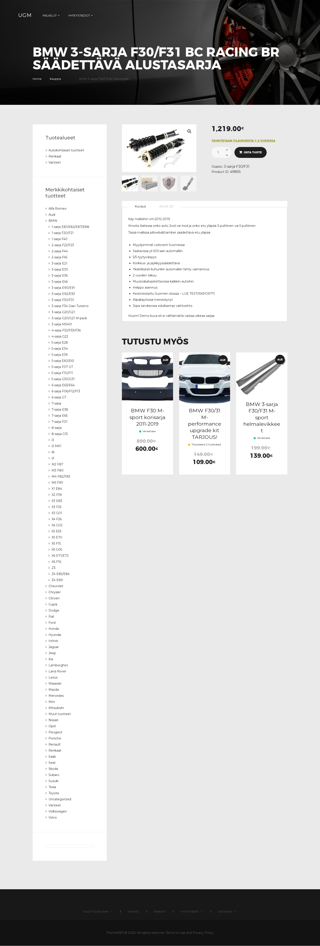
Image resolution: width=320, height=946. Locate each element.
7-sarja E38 (60, 409)
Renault (55, 744)
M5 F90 (57, 483)
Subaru (54, 775)
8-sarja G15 (60, 434)
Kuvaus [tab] (140, 206)
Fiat (51, 616)
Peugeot (55, 732)
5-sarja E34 (60, 349)
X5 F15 (56, 543)
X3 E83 (57, 501)
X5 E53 (56, 531)
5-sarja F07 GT (62, 367)
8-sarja (57, 428)
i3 (53, 440)
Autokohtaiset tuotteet (66, 150)
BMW (53, 221)
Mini (52, 702)
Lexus (53, 677)
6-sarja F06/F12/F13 (66, 391)
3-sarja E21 (59, 263)
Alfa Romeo (58, 209)
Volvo (53, 817)
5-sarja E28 (60, 342)
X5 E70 (57, 537)
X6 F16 (56, 562)
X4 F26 (57, 519)
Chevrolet (56, 586)
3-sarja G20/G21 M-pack (69, 318)
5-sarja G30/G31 (63, 379)
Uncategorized (60, 799)
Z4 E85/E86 (60, 574)
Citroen (54, 598)
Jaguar (54, 647)
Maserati (55, 683)
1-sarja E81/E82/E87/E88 (70, 227)
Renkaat (55, 156)
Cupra (53, 604)
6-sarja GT (59, 397)
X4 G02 (57, 525)
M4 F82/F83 (61, 476)
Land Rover (57, 671)
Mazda (54, 690)
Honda (54, 629)
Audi (52, 215)
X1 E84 (57, 489)
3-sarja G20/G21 (63, 312)
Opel (52, 726)
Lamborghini (58, 665)
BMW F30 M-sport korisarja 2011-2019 (147, 417)
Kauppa (55, 78)
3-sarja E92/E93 (63, 294)
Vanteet (55, 162)
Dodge (54, 610)
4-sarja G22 (60, 336)
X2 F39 (57, 495)
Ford (52, 623)
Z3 (54, 568)
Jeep (52, 653)
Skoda (53, 769)
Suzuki (54, 781)
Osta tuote (253, 152)
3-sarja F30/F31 (236, 166)
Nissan (54, 720)
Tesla (52, 787)
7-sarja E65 (59, 416)
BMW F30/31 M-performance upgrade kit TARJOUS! (204, 423)
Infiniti (53, 641)
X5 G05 (57, 550)
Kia (51, 659)
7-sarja (56, 403)
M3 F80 (58, 470)
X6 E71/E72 (60, 556)
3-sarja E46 (60, 282)
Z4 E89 (57, 580)
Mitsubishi (56, 708)
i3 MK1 (56, 446)
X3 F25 (56, 507)
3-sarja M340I (62, 324)
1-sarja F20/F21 (63, 233)
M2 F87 (57, 464)
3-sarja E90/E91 (63, 288)
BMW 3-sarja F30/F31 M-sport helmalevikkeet (261, 417)
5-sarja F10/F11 (62, 373)
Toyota (54, 793)
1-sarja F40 (59, 239)
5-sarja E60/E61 (63, 361)
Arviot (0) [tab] (166, 206)
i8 (53, 452)
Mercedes (56, 696)
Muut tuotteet (60, 714)
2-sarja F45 (59, 257)
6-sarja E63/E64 (63, 385)
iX (53, 458)
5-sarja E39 (60, 355)
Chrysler (55, 592)
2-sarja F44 (60, 251)
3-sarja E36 (60, 275)
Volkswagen (58, 811)
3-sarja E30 (60, 269)
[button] (189, 131)
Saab (52, 757)
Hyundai (55, 635)
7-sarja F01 (59, 422)
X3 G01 (57, 513)
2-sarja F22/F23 (63, 245)
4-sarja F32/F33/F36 (66, 330)
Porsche (55, 738)
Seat (52, 763)
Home (37, 78)
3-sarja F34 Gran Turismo (70, 306)
